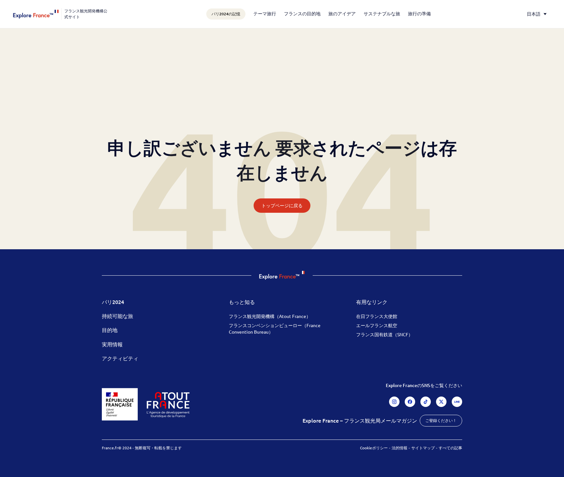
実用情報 (112, 344)
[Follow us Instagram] (394, 402)
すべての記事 (450, 447)
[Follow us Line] (457, 402)
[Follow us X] (441, 402)
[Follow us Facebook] (410, 402)
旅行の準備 (419, 13)
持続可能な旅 (117, 315)
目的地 (110, 329)
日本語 (533, 14)
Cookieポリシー (374, 447)
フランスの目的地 (302, 13)
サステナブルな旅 (382, 13)
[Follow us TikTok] (425, 402)
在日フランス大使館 (376, 316)
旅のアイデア (342, 13)
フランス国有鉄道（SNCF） (384, 334)
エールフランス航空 (376, 325)
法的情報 (399, 447)
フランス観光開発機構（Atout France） (270, 316)
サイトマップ (423, 447)
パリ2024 (113, 301)
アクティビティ (120, 358)
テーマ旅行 (264, 13)
